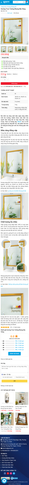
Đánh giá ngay (14, 353)
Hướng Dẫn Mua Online (8, 458)
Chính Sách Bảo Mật (7, 467)
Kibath (19, 121)
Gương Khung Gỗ (11, 7)
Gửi (14, 381)
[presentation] (2, 31)
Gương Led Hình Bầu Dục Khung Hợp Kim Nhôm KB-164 (7, 408)
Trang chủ (3, 7)
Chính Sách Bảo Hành (7, 465)
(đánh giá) (9, 13)
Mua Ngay (14, 83)
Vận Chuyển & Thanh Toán (9, 460)
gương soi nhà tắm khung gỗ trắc (17, 191)
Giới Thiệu (4, 455)
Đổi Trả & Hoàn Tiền (7, 462)
